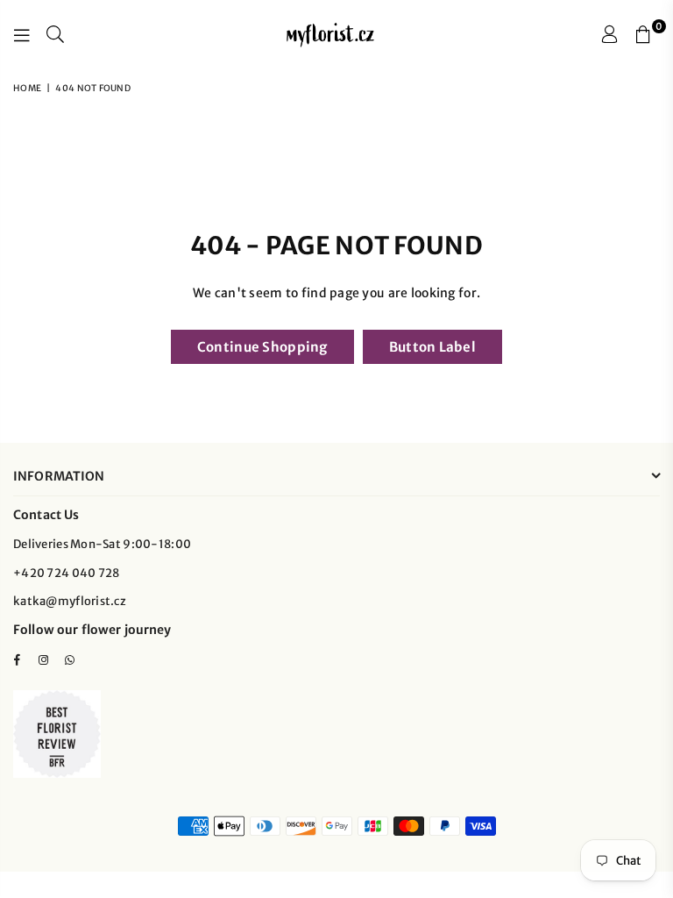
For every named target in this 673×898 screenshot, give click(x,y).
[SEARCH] (55, 35)
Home (27, 88)
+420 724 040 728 (66, 573)
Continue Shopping (262, 347)
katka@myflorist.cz (69, 601)
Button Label (432, 347)
